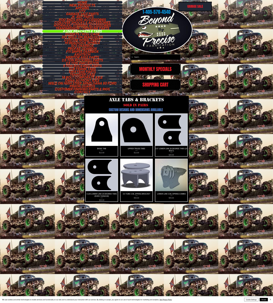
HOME (82, 2)
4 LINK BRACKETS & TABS (82, 31)
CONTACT (82, 92)
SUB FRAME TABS (82, 69)
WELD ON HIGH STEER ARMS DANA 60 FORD (82, 83)
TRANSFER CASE (82, 74)
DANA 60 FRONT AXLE (82, 80)
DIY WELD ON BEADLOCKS (82, 37)
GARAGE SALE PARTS (82, 14)
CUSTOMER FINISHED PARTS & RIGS (82, 89)
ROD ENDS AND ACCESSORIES (82, 19)
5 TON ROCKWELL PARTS (82, 66)
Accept (263, 300)
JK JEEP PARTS (82, 16)
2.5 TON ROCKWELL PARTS (82, 60)
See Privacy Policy (166, 300)
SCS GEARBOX (82, 45)
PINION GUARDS (82, 86)
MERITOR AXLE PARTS (82, 57)
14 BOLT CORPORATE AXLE (82, 77)
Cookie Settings (251, 300)
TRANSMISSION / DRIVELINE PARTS (82, 28)
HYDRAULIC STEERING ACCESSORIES (82, 25)
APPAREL (82, 8)
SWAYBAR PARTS (82, 71)
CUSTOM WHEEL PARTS (82, 40)
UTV (82, 11)
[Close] (270, 299)
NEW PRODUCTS (82, 5)
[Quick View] (102, 130)
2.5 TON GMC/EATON (82, 63)
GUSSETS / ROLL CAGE (82, 34)
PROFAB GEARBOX (82, 48)
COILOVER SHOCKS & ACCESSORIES (82, 22)
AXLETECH (82, 54)
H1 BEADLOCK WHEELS (82, 43)
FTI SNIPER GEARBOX (82, 51)
